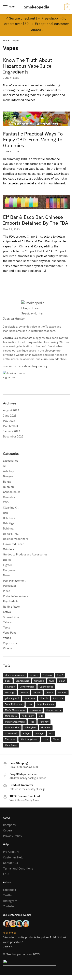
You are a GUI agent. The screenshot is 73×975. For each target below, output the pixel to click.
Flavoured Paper (13, 544)
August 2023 (11, 410)
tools (45, 739)
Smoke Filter (11, 617)
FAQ (6, 874)
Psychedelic (10, 601)
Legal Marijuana (45, 704)
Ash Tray (8, 471)
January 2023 (11, 431)
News (6, 575)
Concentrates (27, 686)
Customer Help (13, 857)
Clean (62, 680)
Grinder (62, 692)
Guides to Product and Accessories (25, 554)
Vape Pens (9, 632)
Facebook (9, 890)
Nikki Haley (28, 715)
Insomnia (58, 698)
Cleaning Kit (10, 507)
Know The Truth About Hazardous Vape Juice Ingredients (27, 66)
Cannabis (9, 497)
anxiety (34, 674)
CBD (6, 502)
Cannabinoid (22, 680)
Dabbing (8, 528)
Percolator (9, 585)
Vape (56, 739)
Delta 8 (37, 692)
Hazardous (29, 698)
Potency (44, 721)
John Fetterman (14, 704)
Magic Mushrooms (15, 709)
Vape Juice (11, 745)
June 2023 (9, 415)
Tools (6, 627)
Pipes (6, 591)
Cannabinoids (11, 492)
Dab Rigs (8, 523)
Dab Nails (9, 518)
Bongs (7, 481)
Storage (39, 733)
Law (30, 704)
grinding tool (12, 698)
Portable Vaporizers (15, 596)
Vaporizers (10, 643)
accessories (10, 460)
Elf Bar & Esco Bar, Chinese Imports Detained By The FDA (35, 220)
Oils (41, 715)
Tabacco (8, 622)
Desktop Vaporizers (15, 539)
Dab (5, 513)
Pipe (32, 721)
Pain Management (14, 580)
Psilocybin (30, 727)
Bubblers (9, 487)
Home (6, 40)
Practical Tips (12, 727)
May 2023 (9, 421)
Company (9, 825)
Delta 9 (49, 692)
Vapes (7, 638)
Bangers (8, 476)
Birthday (47, 674)
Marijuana (9, 570)
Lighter (7, 565)
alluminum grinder (15, 674)
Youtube (8, 906)
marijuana (35, 709)
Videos (7, 648)
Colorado (10, 686)
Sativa (7, 612)
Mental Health (53, 709)
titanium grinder (29, 739)
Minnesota (11, 715)
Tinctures (10, 739)
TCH (51, 733)
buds (8, 680)
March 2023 (10, 426)
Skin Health (11, 733)
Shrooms (45, 727)
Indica (7, 559)
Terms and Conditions (18, 868)
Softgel (26, 733)
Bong (60, 674)
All (4, 466)
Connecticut (46, 686)
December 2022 (13, 436)
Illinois (44, 698)
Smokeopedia (36, 7)
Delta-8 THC (11, 534)
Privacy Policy (12, 836)
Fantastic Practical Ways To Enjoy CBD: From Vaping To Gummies (33, 139)
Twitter (8, 895)
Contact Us (10, 863)
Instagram (10, 901)
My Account (11, 852)
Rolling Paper (11, 606)
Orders (8, 830)
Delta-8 (24, 692)
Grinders (8, 549)
